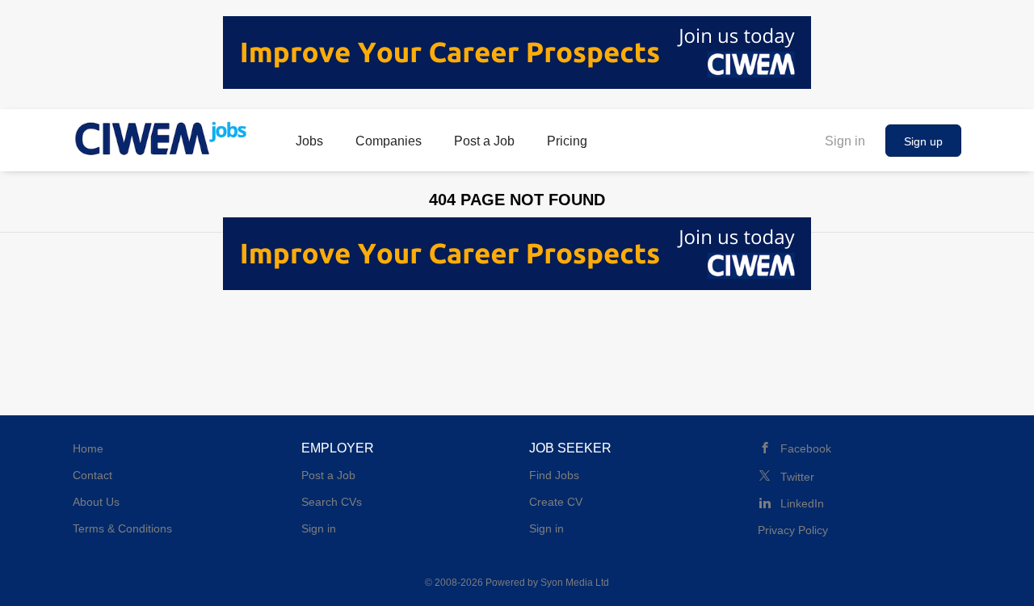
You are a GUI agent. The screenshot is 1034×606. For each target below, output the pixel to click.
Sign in (845, 141)
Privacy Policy (793, 530)
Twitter (797, 476)
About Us (96, 501)
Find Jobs (554, 475)
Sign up (923, 141)
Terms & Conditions (122, 528)
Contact (92, 475)
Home (88, 448)
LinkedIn (802, 503)
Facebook (805, 448)
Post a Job (328, 475)
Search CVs (331, 501)
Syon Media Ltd (574, 582)
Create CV (555, 501)
